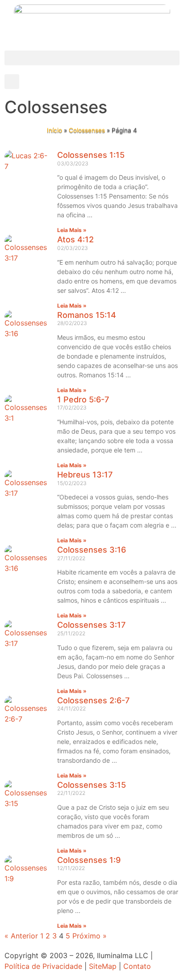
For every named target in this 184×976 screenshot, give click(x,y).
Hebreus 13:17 (85, 474)
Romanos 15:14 (86, 315)
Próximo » (89, 935)
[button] (92, 58)
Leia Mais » (72, 230)
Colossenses (87, 130)
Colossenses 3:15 (91, 785)
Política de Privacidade (43, 966)
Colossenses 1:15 (91, 155)
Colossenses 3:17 (91, 625)
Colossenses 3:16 (91, 549)
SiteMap (103, 966)
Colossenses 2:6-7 (93, 700)
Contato (137, 966)
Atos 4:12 (75, 239)
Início (54, 130)
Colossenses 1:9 (89, 860)
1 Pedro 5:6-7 (83, 399)
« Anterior (21, 935)
